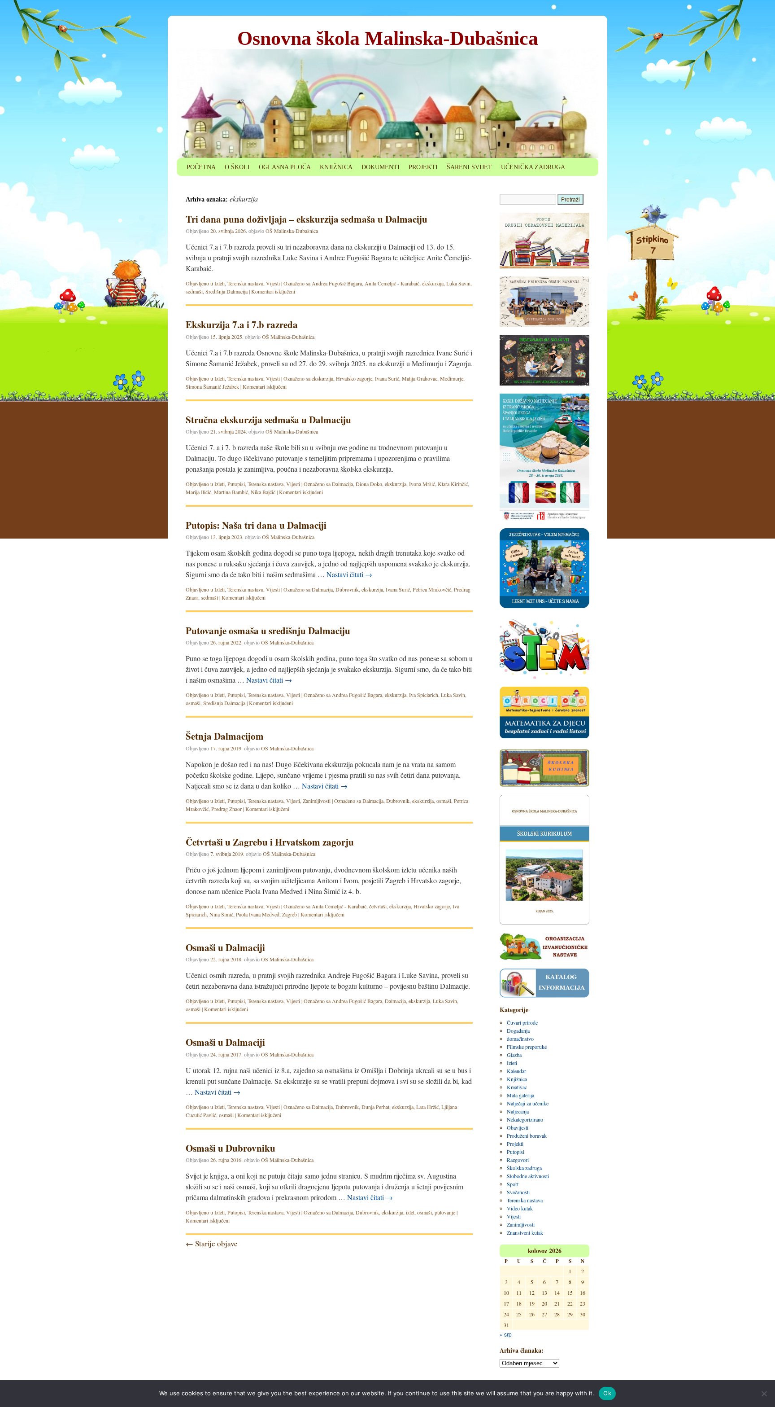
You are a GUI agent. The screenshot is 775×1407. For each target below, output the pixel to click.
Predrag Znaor (226, 808)
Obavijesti (517, 1127)
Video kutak (520, 1208)
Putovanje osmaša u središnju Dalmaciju (268, 630)
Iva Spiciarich (423, 694)
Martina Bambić (231, 491)
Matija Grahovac (419, 378)
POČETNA (201, 167)
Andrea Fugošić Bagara (337, 283)
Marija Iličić (198, 491)
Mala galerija (520, 1095)
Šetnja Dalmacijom (225, 736)
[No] (763, 1393)
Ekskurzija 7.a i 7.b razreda (242, 324)
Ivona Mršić (422, 483)
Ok (607, 1393)
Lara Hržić (427, 1106)
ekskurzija (433, 283)
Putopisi (236, 483)
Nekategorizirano (525, 1119)
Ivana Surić (387, 378)
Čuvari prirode (522, 1022)
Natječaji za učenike (528, 1103)
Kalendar (516, 1070)
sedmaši (194, 291)
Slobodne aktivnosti (528, 1175)
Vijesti (273, 283)
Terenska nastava (245, 283)
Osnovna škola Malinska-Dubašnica (387, 38)
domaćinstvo (520, 1038)
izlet (410, 1212)
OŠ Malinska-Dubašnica (292, 230)
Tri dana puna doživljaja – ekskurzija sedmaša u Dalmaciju (306, 219)
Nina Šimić (221, 914)
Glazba (514, 1054)
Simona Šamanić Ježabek (212, 386)
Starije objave (212, 1243)
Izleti (219, 283)
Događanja (518, 1030)
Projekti (515, 1143)
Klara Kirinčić (453, 483)
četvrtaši (378, 906)
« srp (506, 1334)
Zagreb (289, 914)
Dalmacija (342, 483)
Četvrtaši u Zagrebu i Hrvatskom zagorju (270, 842)
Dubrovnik (347, 589)
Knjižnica (517, 1079)
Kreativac (517, 1087)
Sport (512, 1184)
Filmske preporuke (527, 1046)
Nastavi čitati (349, 574)
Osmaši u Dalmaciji (225, 947)
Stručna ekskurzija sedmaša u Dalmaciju (268, 419)
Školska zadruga (524, 1167)
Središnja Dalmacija (226, 291)
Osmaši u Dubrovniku (230, 1148)
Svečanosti (518, 1192)
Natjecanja (518, 1111)
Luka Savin (458, 283)
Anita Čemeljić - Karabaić (392, 283)
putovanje (445, 1212)
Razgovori (518, 1159)
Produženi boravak (527, 1135)
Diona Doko (369, 483)
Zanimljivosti (317, 800)
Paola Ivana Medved (257, 914)
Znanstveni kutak (525, 1232)
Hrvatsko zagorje (354, 378)
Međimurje (451, 378)
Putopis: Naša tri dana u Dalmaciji (256, 525)
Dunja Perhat (375, 1106)
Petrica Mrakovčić (432, 589)
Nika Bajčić (263, 491)
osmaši (193, 702)
